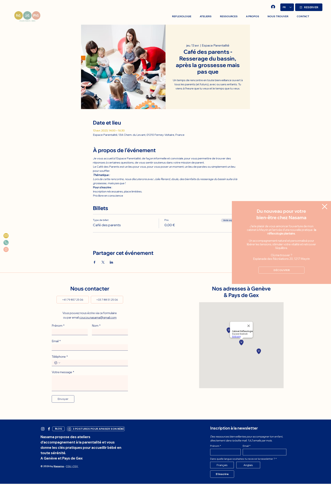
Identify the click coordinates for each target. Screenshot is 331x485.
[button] (324, 206)
